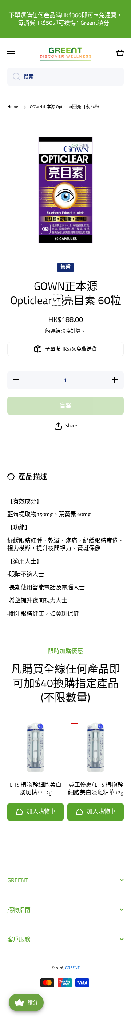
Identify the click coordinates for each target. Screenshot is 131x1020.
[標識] (65, 52)
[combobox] (65, 77)
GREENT (72, 968)
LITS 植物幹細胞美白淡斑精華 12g (35, 789)
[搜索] (13, 77)
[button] (120, 52)
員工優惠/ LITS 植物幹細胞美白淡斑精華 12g (95, 789)
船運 (50, 331)
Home (12, 107)
